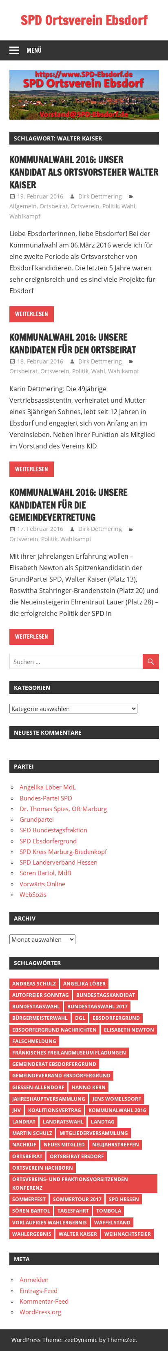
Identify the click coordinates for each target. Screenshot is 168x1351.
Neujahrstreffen (115, 1144)
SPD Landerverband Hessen (58, 862)
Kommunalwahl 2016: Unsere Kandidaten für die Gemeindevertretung (68, 505)
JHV (16, 1110)
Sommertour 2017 (77, 1199)
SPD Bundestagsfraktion (53, 830)
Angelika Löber (84, 983)
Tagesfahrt (73, 1210)
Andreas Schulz (34, 983)
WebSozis (33, 894)
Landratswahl (63, 1121)
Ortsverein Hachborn (42, 1167)
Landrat (23, 1121)
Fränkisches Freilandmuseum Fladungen (69, 1052)
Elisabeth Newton (129, 1029)
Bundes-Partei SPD (46, 798)
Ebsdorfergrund (116, 1017)
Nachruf (24, 1144)
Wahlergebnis (31, 1234)
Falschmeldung (34, 1041)
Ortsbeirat (54, 206)
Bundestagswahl (36, 1006)
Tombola (108, 1210)
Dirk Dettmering (100, 196)
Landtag (103, 1121)
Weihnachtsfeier (127, 1234)
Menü (34, 50)
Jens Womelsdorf (117, 1098)
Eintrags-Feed (38, 1290)
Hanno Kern (89, 1087)
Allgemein (23, 206)
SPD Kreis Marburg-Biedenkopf (63, 851)
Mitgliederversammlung (94, 1133)
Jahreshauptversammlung (48, 1098)
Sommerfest (29, 1199)
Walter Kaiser (78, 1234)
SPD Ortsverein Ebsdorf (84, 20)
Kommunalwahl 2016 (117, 1110)
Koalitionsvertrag (54, 1110)
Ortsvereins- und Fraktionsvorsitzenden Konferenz (70, 1183)
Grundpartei (37, 819)
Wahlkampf (24, 216)
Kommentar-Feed (44, 1301)
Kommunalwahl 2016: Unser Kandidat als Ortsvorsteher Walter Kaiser (83, 172)
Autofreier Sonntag (40, 995)
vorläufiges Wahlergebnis (49, 1222)
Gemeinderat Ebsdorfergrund (54, 1064)
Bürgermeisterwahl (40, 1017)
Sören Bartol (31, 1210)
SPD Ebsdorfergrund (48, 841)
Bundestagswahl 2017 (97, 1006)
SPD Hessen (124, 1199)
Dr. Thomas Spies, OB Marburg (63, 809)
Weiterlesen (31, 314)
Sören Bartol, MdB (45, 873)
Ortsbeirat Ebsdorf (77, 1156)
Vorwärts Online (42, 884)
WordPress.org (40, 1312)
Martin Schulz (32, 1133)
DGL (80, 1017)
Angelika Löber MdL (48, 787)
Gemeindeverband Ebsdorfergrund (61, 1075)
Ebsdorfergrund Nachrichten (54, 1029)
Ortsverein (85, 206)
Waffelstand (112, 1222)
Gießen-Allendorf (38, 1087)
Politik (110, 206)
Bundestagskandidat (105, 995)
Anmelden (34, 1279)
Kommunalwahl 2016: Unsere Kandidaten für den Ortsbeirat (72, 343)
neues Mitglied (64, 1144)
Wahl (128, 206)
